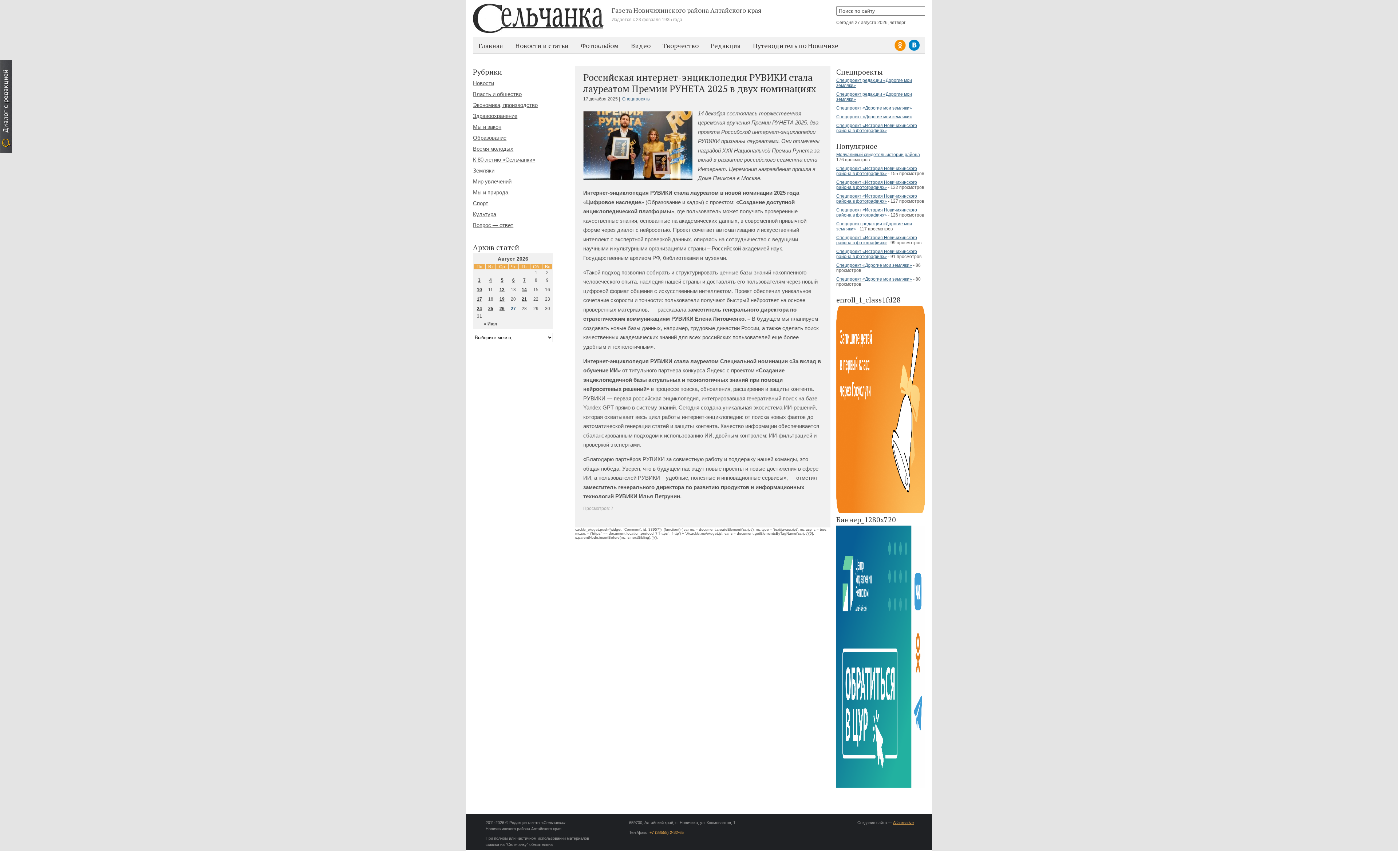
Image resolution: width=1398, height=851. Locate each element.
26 (502, 308)
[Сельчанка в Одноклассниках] (901, 50)
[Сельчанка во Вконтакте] (914, 50)
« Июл (490, 323)
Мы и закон (487, 127)
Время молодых (493, 149)
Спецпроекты (636, 99)
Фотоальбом (600, 45)
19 (502, 299)
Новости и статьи (542, 45)
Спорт (480, 203)
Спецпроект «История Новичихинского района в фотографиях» (876, 128)
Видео (641, 45)
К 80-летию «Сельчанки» (504, 160)
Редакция (726, 45)
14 (524, 289)
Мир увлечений (492, 181)
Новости (483, 83)
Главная (490, 45)
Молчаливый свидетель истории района (878, 154)
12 (502, 289)
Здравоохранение (495, 116)
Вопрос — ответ (493, 225)
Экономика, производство (505, 105)
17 (479, 299)
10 (479, 289)
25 (490, 308)
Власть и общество (497, 94)
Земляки (483, 170)
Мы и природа (490, 192)
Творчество (681, 45)
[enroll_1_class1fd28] (880, 512)
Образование (489, 138)
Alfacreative (903, 822)
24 (479, 308)
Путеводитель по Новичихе (795, 45)
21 (524, 299)
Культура (484, 214)
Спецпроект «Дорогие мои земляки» (874, 108)
